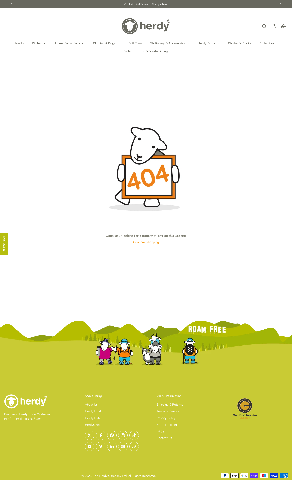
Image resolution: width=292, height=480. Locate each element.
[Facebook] (100, 435)
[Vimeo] (100, 446)
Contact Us (164, 438)
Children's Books (239, 43)
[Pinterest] (112, 435)
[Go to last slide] (11, 4)
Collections (267, 43)
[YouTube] (89, 446)
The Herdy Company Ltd (110, 476)
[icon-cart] (283, 26)
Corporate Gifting (155, 51)
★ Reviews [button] (4, 244)
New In (18, 43)
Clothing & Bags (104, 43)
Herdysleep (92, 425)
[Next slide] (280, 4)
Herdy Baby (206, 43)
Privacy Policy (166, 418)
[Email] (123, 446)
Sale (127, 51)
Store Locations (167, 425)
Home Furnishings (67, 43)
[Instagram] (123, 435)
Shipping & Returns (170, 404)
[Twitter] (89, 435)
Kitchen (37, 43)
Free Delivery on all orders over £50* (179, 4)
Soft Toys (135, 43)
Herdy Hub (92, 418)
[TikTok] (134, 435)
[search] (264, 26)
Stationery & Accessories (167, 43)
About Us (91, 404)
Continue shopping (146, 242)
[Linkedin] (112, 446)
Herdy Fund (93, 411)
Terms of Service (168, 411)
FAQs (160, 431)
